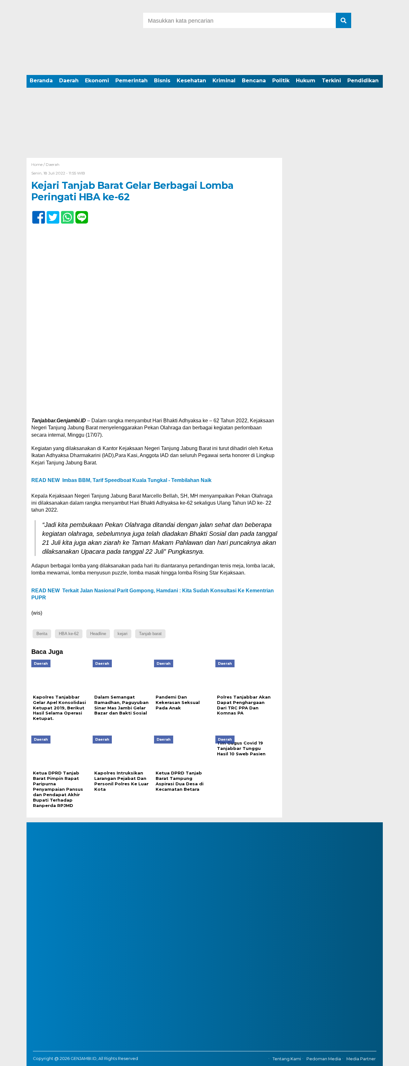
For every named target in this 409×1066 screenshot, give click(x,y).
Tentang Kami (287, 1058)
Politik (280, 81)
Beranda (41, 81)
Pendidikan (363, 81)
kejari (122, 633)
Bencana (254, 81)
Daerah (69, 81)
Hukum (305, 81)
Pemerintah (131, 81)
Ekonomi (97, 81)
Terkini (331, 81)
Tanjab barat (150, 633)
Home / (38, 164)
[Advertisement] (204, 110)
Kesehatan (191, 81)
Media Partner (361, 1058)
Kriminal (223, 81)
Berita (41, 633)
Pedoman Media (323, 1058)
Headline (98, 633)
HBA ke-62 (69, 633)
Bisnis (162, 81)
